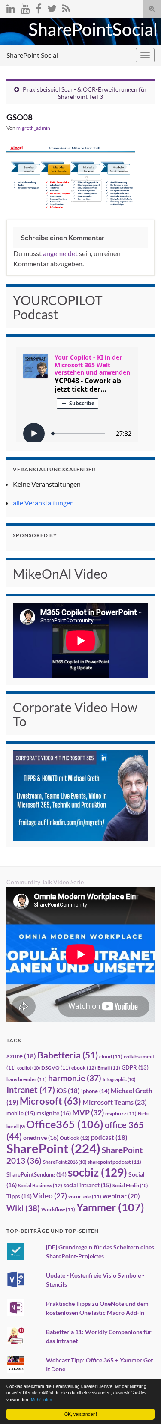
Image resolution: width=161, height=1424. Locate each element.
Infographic (119, 1079)
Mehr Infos (41, 1399)
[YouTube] (25, 7)
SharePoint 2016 (64, 1162)
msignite (53, 1113)
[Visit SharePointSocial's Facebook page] (39, 7)
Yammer (110, 1207)
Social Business (40, 1185)
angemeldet (60, 253)
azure (21, 1056)
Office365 (64, 1124)
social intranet (87, 1185)
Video (50, 1195)
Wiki (23, 1208)
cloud (110, 1056)
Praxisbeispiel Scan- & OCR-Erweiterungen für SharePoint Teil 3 (85, 93)
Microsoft (50, 1101)
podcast (109, 1137)
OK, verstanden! (80, 1414)
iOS (68, 1090)
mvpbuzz (121, 1113)
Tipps (19, 1196)
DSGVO (55, 1067)
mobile (20, 1113)
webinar (121, 1196)
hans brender (26, 1079)
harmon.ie (74, 1078)
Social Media (130, 1185)
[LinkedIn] (10, 7)
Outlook (75, 1138)
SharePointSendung (36, 1174)
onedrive (40, 1137)
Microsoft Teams (114, 1102)
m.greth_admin (33, 128)
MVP (88, 1112)
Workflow (58, 1209)
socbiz (97, 1172)
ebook (83, 1067)
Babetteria (67, 1055)
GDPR (135, 1067)
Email (108, 1067)
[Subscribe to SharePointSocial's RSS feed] (66, 7)
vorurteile (84, 1196)
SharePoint (53, 1148)
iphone (95, 1091)
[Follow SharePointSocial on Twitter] (52, 7)
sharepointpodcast (114, 1162)
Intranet (30, 1090)
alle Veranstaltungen (43, 503)
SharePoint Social (32, 55)
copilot (28, 1067)
